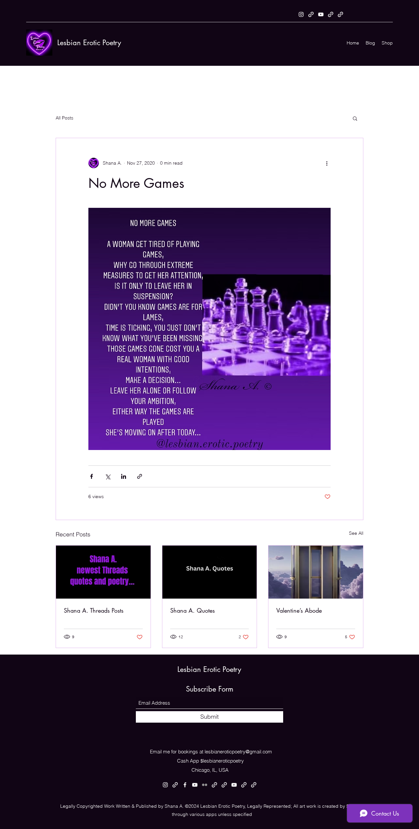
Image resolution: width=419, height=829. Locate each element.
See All (356, 533)
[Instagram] (301, 14)
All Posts (64, 118)
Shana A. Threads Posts (93, 610)
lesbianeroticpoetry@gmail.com (238, 751)
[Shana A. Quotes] (209, 572)
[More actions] (327, 163)
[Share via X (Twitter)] (107, 476)
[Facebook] (185, 785)
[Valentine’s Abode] (315, 572)
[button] (355, 118)
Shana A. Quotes (192, 610)
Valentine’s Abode (299, 610)
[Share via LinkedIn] (123, 476)
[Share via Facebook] (91, 476)
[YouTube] (321, 14)
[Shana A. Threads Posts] (103, 572)
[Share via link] (140, 476)
